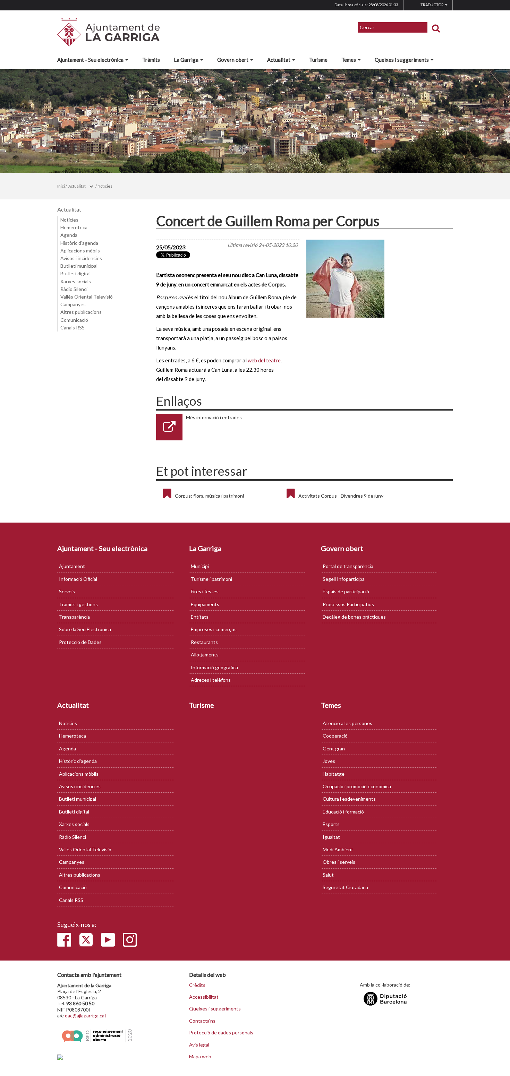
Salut (328, 875)
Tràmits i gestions (78, 604)
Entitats (200, 617)
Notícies (104, 186)
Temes (348, 60)
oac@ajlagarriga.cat (86, 1015)
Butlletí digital (75, 273)
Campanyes (73, 304)
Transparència (74, 617)
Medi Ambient (338, 849)
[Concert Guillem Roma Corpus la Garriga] (378, 279)
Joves (329, 761)
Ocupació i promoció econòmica (357, 786)
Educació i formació (343, 812)
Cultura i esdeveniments (349, 799)
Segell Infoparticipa (344, 579)
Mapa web (200, 1056)
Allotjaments (205, 654)
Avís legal (199, 1045)
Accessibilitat (204, 997)
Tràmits (151, 60)
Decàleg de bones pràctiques (354, 617)
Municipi (200, 566)
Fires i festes (205, 591)
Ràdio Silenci (73, 289)
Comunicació (74, 320)
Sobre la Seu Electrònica (85, 629)
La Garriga (186, 60)
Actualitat (278, 60)
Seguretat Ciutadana (345, 887)
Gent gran (334, 748)
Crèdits (197, 985)
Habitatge (334, 774)
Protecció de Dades (80, 642)
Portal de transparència (348, 566)
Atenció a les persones (347, 723)
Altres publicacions (81, 312)
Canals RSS (72, 327)
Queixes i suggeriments (402, 60)
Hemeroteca (73, 227)
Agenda (68, 235)
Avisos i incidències (81, 258)
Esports (331, 824)
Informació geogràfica (214, 667)
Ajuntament (72, 566)
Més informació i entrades (214, 417)
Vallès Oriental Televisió (86, 297)
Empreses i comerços (214, 629)
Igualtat (331, 837)
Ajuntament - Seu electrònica (90, 60)
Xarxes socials (75, 281)
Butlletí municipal (78, 266)
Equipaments (205, 604)
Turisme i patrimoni (211, 579)
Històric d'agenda (79, 243)
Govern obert (232, 60)
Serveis (67, 591)
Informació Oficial (78, 579)
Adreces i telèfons (211, 680)
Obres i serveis (339, 862)
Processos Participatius (348, 604)
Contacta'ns (202, 1021)
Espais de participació (346, 591)
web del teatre (264, 360)
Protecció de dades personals (221, 1032)
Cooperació (335, 736)
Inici (61, 186)
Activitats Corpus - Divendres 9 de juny (340, 496)
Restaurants (204, 642)
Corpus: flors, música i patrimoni (209, 496)
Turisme (318, 60)
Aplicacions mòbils (80, 250)
